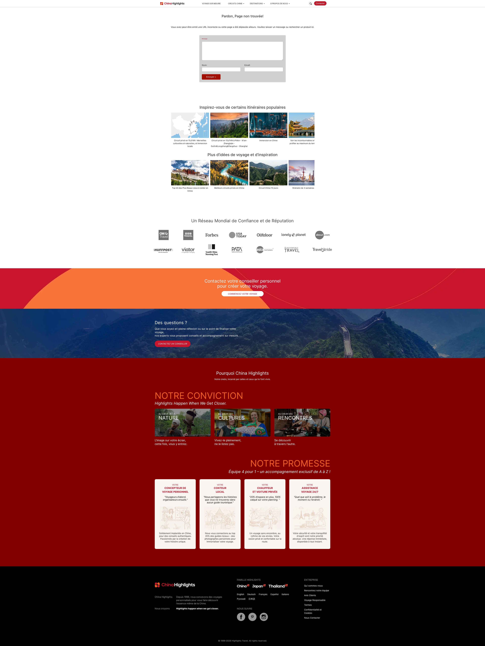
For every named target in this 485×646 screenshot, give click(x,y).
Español (274, 594)
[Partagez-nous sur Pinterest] (252, 620)
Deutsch (251, 594)
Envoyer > (211, 77)
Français (263, 594)
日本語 (252, 599)
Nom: (204, 65)
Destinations (256, 3)
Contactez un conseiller (172, 343)
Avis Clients (310, 595)
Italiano (285, 594)
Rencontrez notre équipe (316, 590)
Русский (241, 599)
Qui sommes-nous (313, 585)
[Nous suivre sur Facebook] (241, 620)
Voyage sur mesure (211, 3)
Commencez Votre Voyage (242, 294)
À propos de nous (279, 3)
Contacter (320, 3)
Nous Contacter (312, 618)
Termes (308, 605)
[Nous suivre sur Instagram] (264, 620)
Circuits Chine (235, 3)
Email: (247, 65)
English (240, 594)
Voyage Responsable (314, 600)
